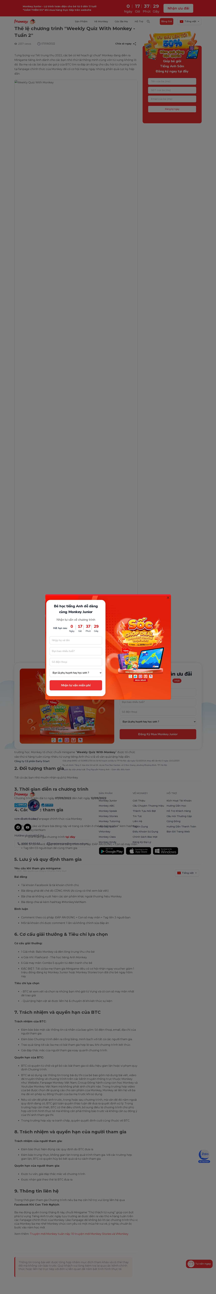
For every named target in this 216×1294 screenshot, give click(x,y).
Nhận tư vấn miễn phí (75, 685)
